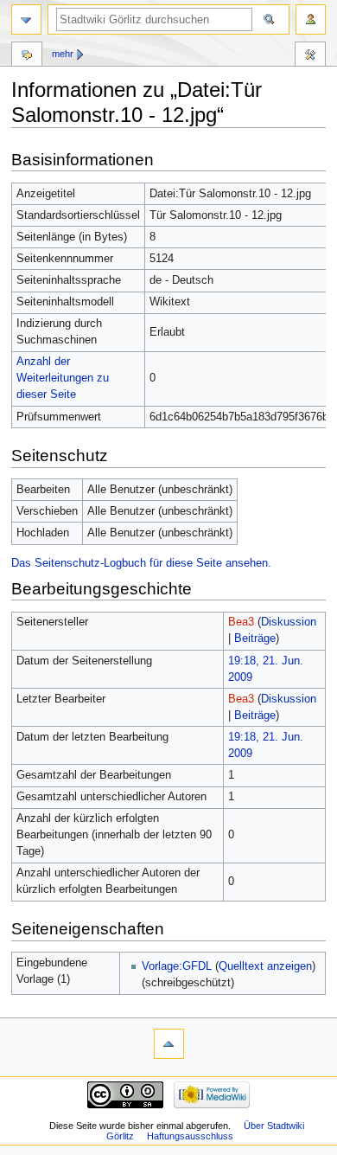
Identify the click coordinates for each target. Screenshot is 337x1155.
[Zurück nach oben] (169, 1044)
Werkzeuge (310, 56)
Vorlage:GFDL (177, 966)
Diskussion (288, 622)
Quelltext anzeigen (265, 966)
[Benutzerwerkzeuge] (311, 19)
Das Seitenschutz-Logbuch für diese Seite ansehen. (141, 563)
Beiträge (255, 638)
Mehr (62, 53)
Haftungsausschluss (190, 1136)
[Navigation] (26, 19)
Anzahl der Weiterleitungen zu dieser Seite (62, 378)
